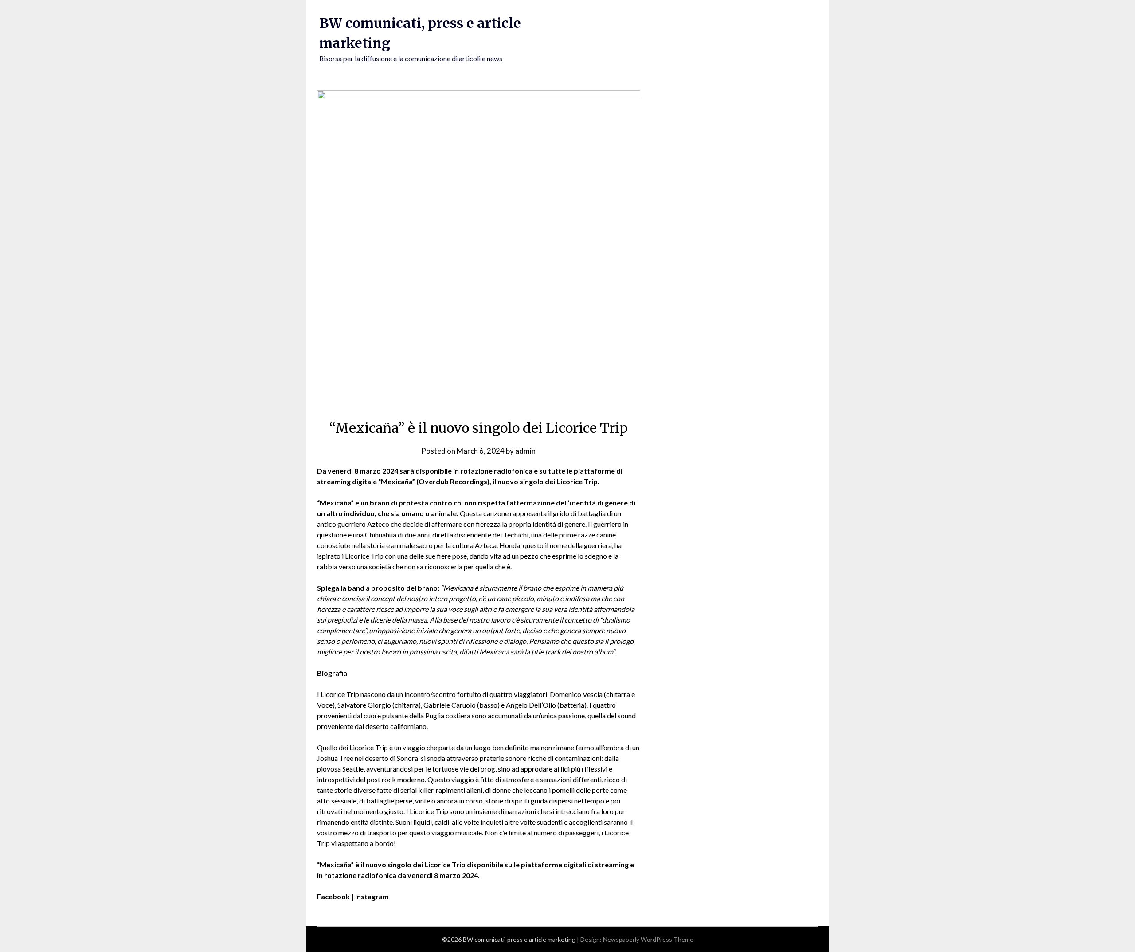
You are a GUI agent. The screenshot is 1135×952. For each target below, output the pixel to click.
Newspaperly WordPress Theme (648, 939)
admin (525, 450)
